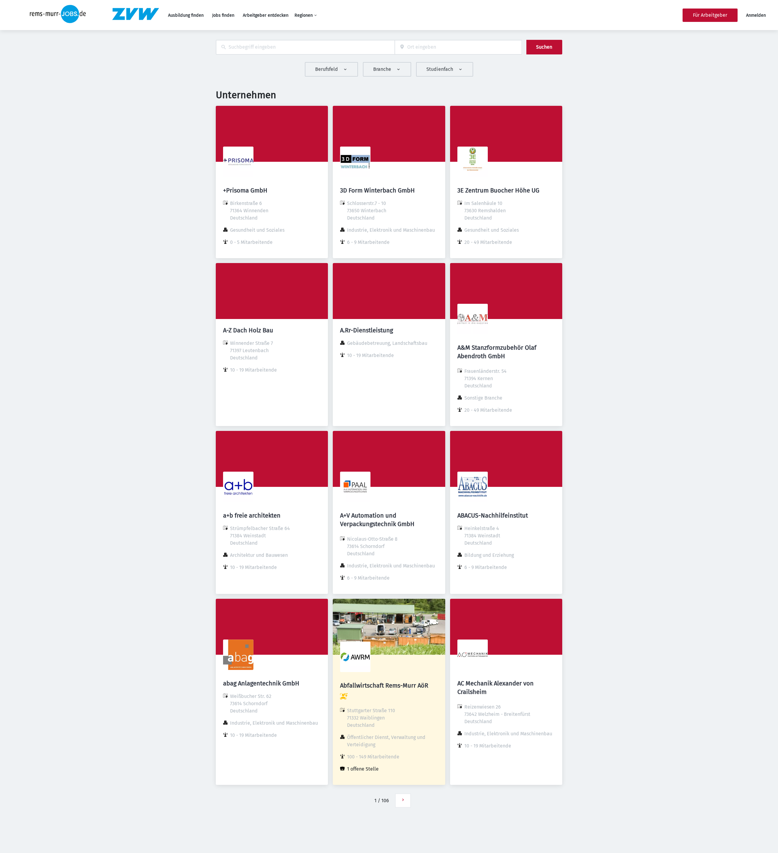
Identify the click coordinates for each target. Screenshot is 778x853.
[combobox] (305, 47)
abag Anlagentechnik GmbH (261, 683)
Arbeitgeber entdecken (265, 15)
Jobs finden (223, 15)
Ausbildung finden (186, 15)
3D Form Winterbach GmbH (377, 190)
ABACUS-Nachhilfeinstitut (492, 515)
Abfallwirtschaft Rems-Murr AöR (384, 685)
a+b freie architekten (252, 515)
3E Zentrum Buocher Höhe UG (498, 190)
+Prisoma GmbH (245, 190)
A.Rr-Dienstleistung (366, 330)
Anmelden (756, 15)
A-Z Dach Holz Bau (248, 330)
